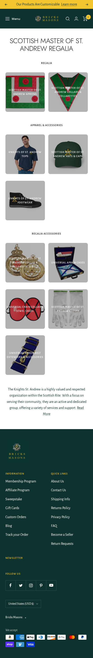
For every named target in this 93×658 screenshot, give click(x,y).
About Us (57, 481)
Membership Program (20, 481)
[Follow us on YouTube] (51, 585)
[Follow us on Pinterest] (41, 585)
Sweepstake (13, 499)
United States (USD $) (21, 603)
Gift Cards (12, 508)
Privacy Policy (60, 517)
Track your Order (16, 534)
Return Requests (62, 543)
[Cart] (85, 18)
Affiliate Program (17, 490)
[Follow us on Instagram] (31, 585)
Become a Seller (62, 534)
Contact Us (58, 490)
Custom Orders (15, 517)
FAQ (54, 526)
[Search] (68, 19)
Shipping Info (60, 499)
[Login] (76, 19)
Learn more (69, 4)
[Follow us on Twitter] (21, 585)
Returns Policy (60, 508)
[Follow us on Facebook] (10, 585)
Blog (8, 526)
